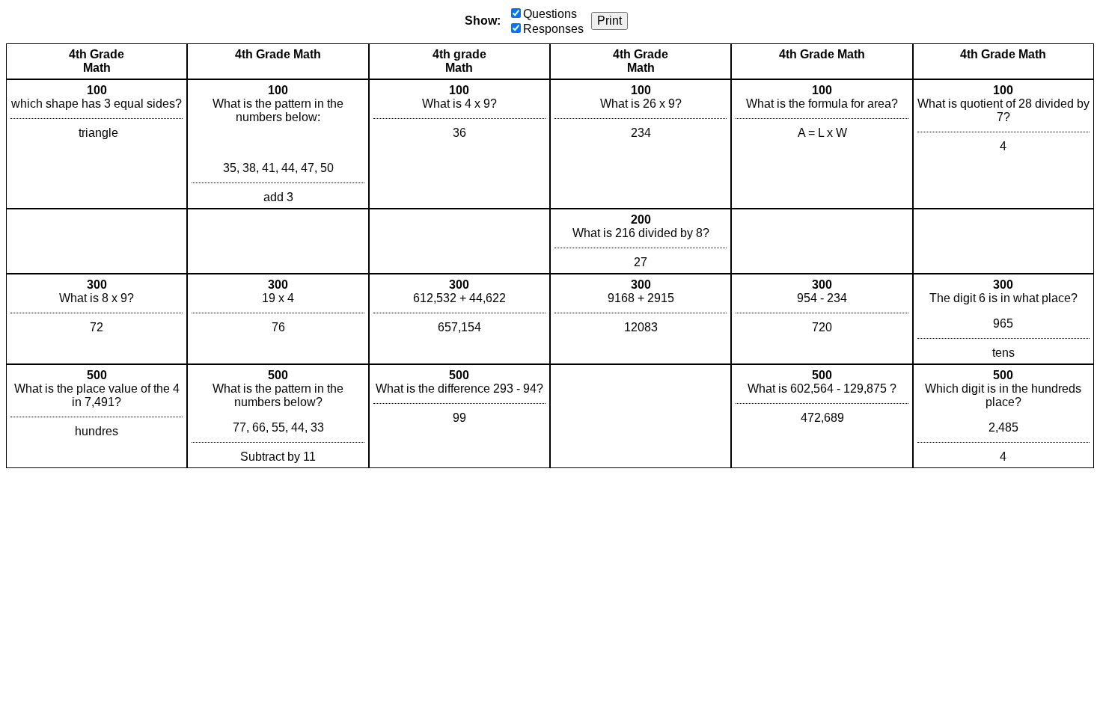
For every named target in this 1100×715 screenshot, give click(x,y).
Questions (550, 13)
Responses (553, 28)
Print (609, 20)
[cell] (96, 144)
